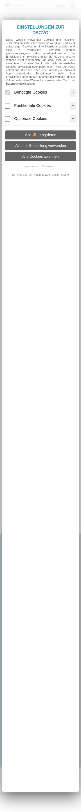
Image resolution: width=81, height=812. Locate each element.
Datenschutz (50, 166)
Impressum (30, 166)
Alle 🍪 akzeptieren (40, 135)
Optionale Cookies (30, 118)
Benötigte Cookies (30, 92)
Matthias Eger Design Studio (51, 174)
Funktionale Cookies (32, 105)
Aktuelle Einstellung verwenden (40, 146)
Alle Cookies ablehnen (40, 156)
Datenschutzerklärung (20, 83)
